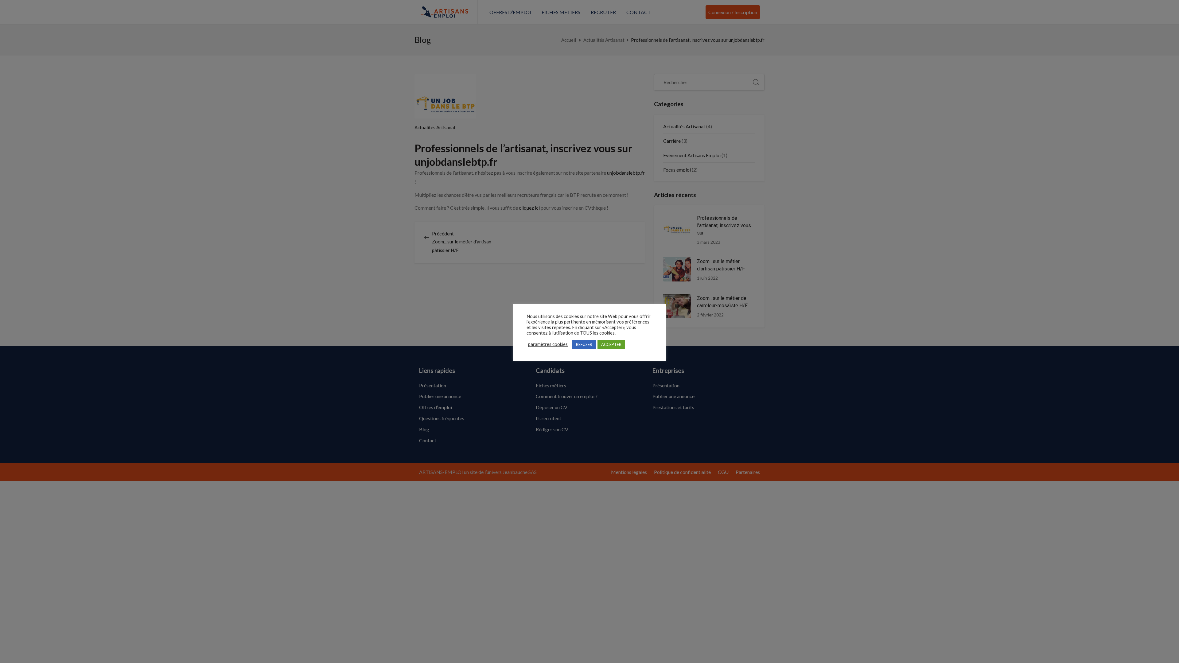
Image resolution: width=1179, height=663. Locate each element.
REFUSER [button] (584, 344)
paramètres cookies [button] (548, 344)
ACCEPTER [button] (611, 344)
